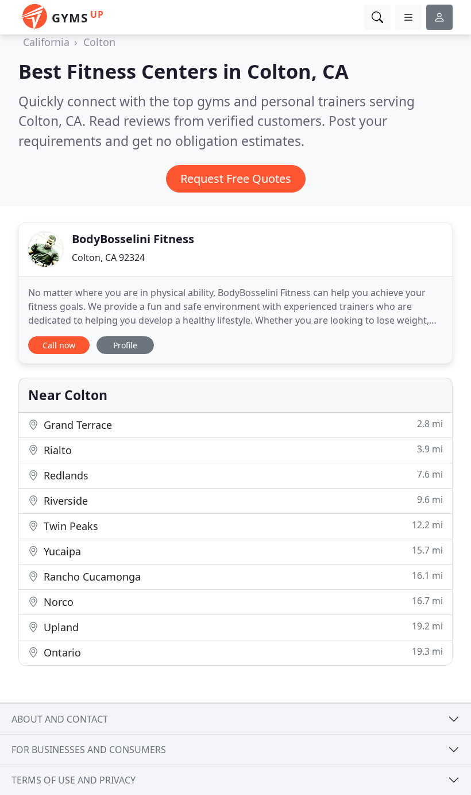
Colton (99, 42)
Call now (59, 345)
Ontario (242, 652)
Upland (242, 627)
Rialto (242, 450)
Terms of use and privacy (73, 780)
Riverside (242, 500)
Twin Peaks (242, 526)
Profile (125, 345)
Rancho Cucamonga (242, 576)
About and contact (59, 719)
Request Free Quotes (235, 178)
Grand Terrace (242, 424)
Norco (242, 601)
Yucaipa (242, 551)
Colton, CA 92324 (108, 257)
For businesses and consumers (88, 749)
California (46, 42)
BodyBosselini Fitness (133, 239)
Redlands (242, 475)
